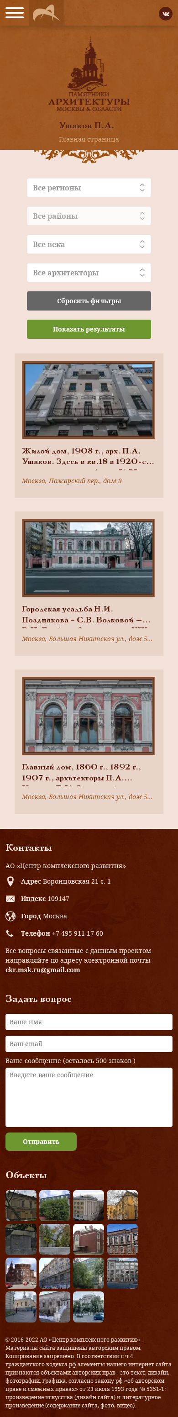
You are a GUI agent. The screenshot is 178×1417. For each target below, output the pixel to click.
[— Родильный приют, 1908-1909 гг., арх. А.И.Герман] (122, 1239)
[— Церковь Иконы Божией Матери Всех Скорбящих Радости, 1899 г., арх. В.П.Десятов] (21, 1273)
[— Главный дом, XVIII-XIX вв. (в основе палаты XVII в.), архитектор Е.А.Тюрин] (21, 1205)
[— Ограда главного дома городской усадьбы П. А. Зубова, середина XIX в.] (21, 1239)
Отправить (41, 1141)
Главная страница (89, 139)
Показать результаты (89, 329)
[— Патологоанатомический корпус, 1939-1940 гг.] (88, 1239)
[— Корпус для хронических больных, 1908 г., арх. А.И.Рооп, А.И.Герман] (88, 1205)
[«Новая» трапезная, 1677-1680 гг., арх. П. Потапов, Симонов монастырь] (54, 1306)
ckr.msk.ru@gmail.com (42, 969)
